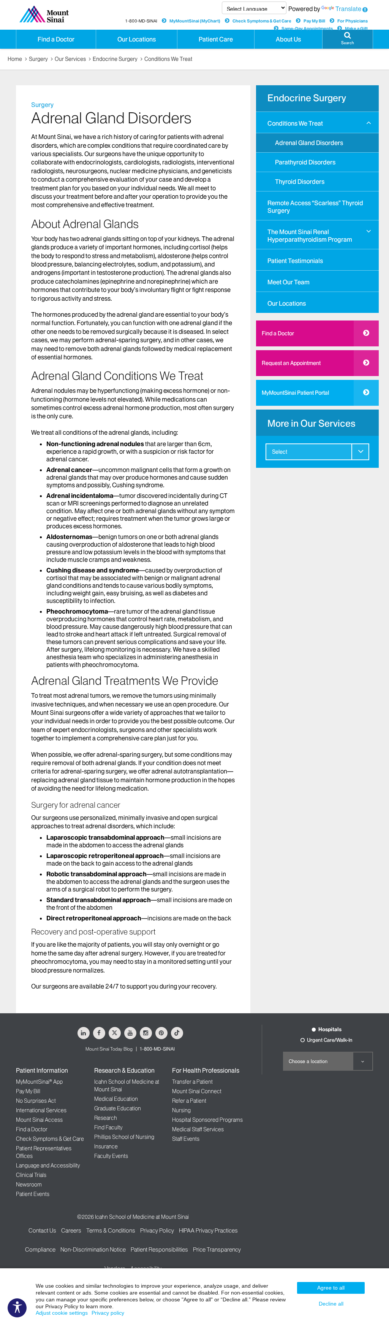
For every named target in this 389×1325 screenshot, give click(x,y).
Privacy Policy (157, 1230)
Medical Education (116, 1098)
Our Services (70, 59)
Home (15, 59)
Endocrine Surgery (115, 59)
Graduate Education (117, 1108)
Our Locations (286, 303)
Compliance (40, 1249)
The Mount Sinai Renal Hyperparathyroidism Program (309, 235)
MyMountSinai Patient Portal (295, 392)
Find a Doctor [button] (56, 39)
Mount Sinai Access (39, 1119)
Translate (348, 9)
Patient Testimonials (295, 261)
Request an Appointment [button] (291, 363)
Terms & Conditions (110, 1230)
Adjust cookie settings (62, 1313)
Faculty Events (111, 1156)
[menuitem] (317, 151)
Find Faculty (108, 1127)
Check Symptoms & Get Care (261, 21)
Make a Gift (356, 28)
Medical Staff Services (198, 1129)
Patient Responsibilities (159, 1249)
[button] (369, 123)
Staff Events (185, 1138)
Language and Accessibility (48, 1165)
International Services (41, 1110)
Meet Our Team (288, 282)
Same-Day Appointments (307, 28)
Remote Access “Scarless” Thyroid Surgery (315, 206)
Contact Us (42, 1230)
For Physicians (352, 21)
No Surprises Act (36, 1100)
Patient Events (32, 1194)
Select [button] (279, 451)
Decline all (331, 1304)
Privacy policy (108, 1313)
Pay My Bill (314, 21)
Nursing (181, 1110)
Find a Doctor (278, 333)
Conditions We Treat (168, 59)
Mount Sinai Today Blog (109, 1049)
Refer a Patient (189, 1100)
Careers (71, 1230)
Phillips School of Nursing (124, 1137)
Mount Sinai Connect (196, 1091)
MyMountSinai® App (39, 1081)
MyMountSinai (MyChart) (194, 21)
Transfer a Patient (192, 1081)
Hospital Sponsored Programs (207, 1119)
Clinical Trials (31, 1175)
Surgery (38, 59)
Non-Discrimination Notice (93, 1249)
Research (105, 1118)
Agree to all (331, 1288)
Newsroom (29, 1184)
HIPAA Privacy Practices (208, 1230)
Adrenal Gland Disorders (309, 143)
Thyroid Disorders (299, 181)
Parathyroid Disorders (305, 162)
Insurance (106, 1146)
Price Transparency (217, 1249)
